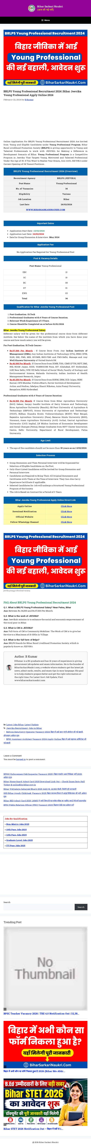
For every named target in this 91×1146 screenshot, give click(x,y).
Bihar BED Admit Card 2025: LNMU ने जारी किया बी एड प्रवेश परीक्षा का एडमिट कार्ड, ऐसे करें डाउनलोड (45, 800)
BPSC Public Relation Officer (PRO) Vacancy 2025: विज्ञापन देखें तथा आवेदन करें (39, 805)
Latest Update (32, 724)
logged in (21, 759)
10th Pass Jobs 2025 (16, 829)
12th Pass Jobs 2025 (16, 835)
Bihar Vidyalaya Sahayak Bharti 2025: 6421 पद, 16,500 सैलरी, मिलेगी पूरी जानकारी (40, 789)
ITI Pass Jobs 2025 (15, 845)
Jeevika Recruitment (17, 728)
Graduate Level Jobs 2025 (19, 840)
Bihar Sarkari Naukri (50, 6)
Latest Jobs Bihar (15, 724)
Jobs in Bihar (35, 728)
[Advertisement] (45, 122)
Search (7, 902)
